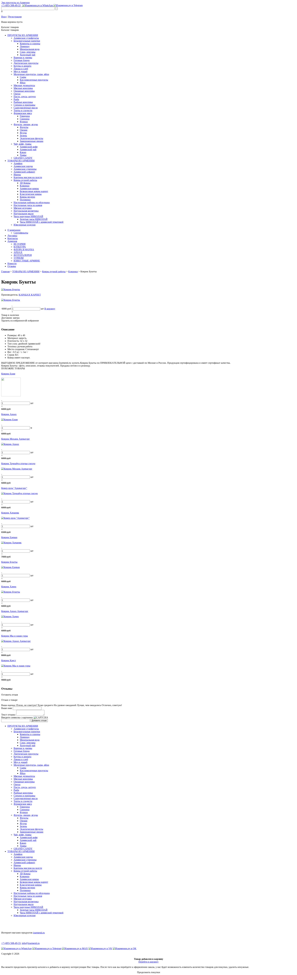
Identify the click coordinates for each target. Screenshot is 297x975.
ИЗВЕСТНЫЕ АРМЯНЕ (27, 260)
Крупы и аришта (22, 66)
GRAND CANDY (23, 158)
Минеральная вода (29, 49)
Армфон (18, 163)
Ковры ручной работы (25, 180)
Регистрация (15, 16)
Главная (5, 271)
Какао (23, 152)
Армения (12, 241)
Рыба (16, 99)
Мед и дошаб (20, 71)
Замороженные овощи (31, 141)
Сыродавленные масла (26, 107)
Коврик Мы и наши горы (14, 636)
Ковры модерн (27, 197)
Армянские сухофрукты (26, 38)
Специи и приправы (24, 105)
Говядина (25, 116)
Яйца (22, 82)
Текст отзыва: (8, 714)
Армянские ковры (29, 188)
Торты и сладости (23, 110)
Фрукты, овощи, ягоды (26, 124)
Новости (12, 263)
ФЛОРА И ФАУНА (24, 249)
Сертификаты (21, 232)
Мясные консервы (23, 88)
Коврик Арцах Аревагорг (14, 611)
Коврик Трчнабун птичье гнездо (18, 463)
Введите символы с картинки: (17, 717)
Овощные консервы (24, 91)
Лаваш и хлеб (21, 68)
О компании (13, 230)
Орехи (17, 93)
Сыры (23, 77)
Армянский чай (28, 149)
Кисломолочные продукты (34, 80)
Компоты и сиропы (30, 43)
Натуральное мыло (24, 213)
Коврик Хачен (8, 586)
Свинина (24, 119)
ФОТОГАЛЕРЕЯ (23, 255)
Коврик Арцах (9, 414)
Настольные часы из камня (28, 205)
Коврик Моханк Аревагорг (15, 439)
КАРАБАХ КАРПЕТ (30, 294)
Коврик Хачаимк (10, 512)
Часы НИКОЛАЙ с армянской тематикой (41, 222)
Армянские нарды (23, 166)
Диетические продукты (26, 63)
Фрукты (24, 127)
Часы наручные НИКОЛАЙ (28, 216)
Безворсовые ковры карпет (34, 191)
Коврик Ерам (8, 373)
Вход (3, 16)
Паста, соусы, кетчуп (25, 96)
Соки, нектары (27, 52)
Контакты (12, 238)
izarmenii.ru (39, 932)
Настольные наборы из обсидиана (32, 202)
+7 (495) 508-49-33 (11, 5)
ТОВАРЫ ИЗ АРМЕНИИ (21, 160)
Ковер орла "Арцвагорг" (14, 488)
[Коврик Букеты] (10, 289)
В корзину (49, 308)
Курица (24, 121)
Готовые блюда (22, 60)
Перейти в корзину (148, 961)
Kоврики (24, 185)
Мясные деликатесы (24, 85)
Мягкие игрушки (23, 208)
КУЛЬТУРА (20, 246)
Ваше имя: (6, 708)
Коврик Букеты (9, 562)
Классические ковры (31, 194)
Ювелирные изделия (24, 224)
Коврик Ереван (9, 537)
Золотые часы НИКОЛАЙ (33, 219)
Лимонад (24, 46)
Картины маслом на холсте (28, 177)
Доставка (12, 235)
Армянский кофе (29, 146)
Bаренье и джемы (23, 57)
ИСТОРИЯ (20, 244)
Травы (23, 155)
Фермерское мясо (23, 113)
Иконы (17, 174)
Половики (25, 199)
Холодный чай (27, 54)
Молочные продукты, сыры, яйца (31, 74)
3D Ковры (25, 183)
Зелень (23, 135)
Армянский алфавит (24, 171)
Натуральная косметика (26, 210)
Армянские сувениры (25, 169)
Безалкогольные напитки (27, 40)
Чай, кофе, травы (22, 144)
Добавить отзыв (39, 720)
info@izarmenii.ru (31, 943)
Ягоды (23, 132)
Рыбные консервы (23, 102)
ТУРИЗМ (19, 258)
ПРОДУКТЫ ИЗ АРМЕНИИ (22, 35)
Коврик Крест (8, 660)
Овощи (23, 130)
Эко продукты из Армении (15, 2)
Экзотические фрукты (31, 138)
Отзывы (11, 266)
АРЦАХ (18, 252)
